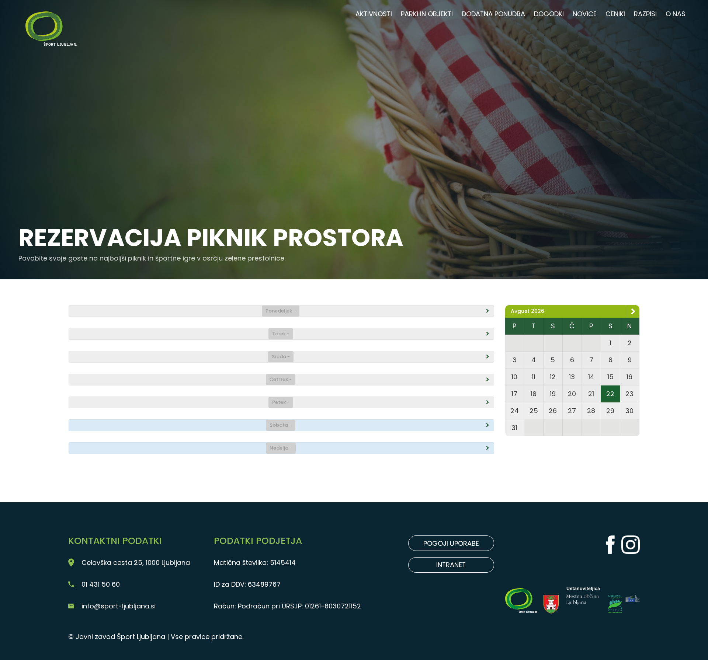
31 (514, 427)
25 (534, 410)
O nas (676, 13)
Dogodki (549, 13)
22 (610, 393)
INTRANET (451, 564)
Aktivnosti (373, 13)
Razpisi (645, 13)
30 (629, 410)
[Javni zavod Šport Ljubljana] (51, 18)
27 (572, 410)
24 (514, 410)
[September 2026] (633, 311)
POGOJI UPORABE (451, 543)
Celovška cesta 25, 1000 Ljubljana (135, 562)
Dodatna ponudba (493, 13)
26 (553, 410)
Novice (585, 13)
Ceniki (615, 13)
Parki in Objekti (427, 13)
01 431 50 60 (100, 584)
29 (610, 410)
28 (591, 410)
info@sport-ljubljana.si (118, 606)
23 (629, 393)
